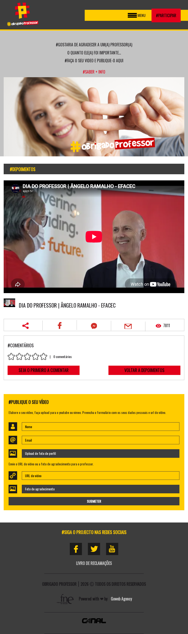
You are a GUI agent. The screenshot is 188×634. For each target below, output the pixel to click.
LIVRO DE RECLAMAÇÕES (94, 563)
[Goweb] (66, 599)
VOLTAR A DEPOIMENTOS (144, 370)
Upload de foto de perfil (40, 453)
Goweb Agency (121, 599)
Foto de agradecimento (40, 488)
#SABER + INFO (94, 72)
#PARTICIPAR (166, 15)
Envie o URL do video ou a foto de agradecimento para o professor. (51, 463)
